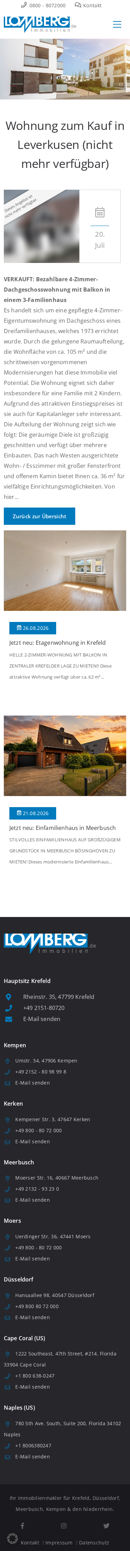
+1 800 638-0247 (34, 1375)
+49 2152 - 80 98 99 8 (40, 1071)
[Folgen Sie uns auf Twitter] (106, 1526)
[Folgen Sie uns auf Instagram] (63, 1526)
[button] (12, 1538)
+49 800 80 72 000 (37, 1306)
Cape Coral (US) (24, 1338)
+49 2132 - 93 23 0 (37, 1188)
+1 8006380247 (33, 1445)
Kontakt (92, 5)
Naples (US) (19, 1407)
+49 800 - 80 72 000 (38, 1130)
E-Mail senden (41, 1019)
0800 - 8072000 (47, 5)
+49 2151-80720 (43, 1008)
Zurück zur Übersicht (39, 516)
